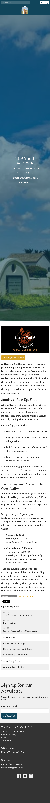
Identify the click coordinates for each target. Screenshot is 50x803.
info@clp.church (16, 768)
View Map (6, 740)
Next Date (24, 182)
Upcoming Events (11, 606)
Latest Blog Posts (10, 661)
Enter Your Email (9, 706)
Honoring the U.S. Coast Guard (18, 649)
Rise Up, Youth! (26, 596)
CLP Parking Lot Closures (15, 654)
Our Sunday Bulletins (13, 667)
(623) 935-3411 (16, 764)
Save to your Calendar (13, 357)
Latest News (8, 637)
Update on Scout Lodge (14, 643)
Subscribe (9, 715)
